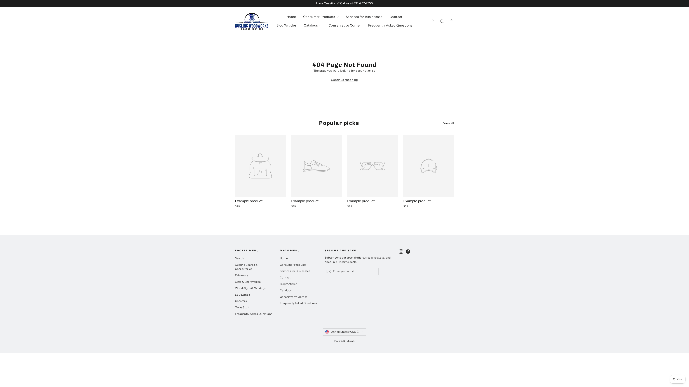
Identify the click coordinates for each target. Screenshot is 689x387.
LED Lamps (242, 294)
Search (239, 258)
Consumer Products (319, 17)
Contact (396, 17)
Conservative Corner (345, 25)
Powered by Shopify (344, 341)
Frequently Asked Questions (390, 25)
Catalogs (311, 25)
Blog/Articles (286, 25)
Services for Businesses (364, 17)
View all (448, 123)
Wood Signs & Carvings (250, 288)
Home (291, 17)
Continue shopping (344, 80)
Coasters (241, 301)
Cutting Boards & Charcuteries (246, 267)
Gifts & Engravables (248, 281)
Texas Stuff (242, 307)
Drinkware (242, 275)
